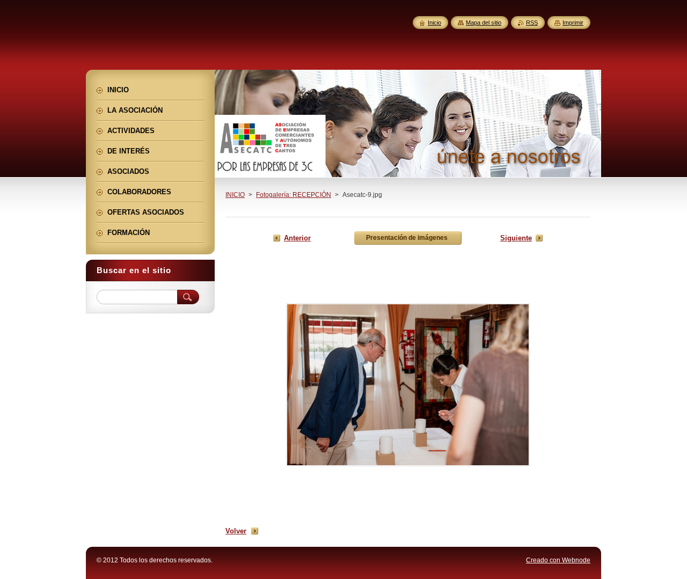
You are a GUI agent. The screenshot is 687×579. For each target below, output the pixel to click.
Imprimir (572, 22)
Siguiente (516, 238)
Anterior (297, 238)
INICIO (235, 195)
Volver (235, 531)
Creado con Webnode (558, 560)
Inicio (434, 22)
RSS (532, 22)
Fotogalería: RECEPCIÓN (293, 195)
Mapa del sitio (483, 22)
